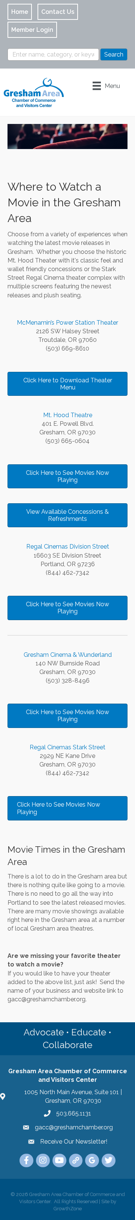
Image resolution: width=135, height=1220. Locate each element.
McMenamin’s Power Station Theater (67, 322)
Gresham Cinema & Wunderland (68, 654)
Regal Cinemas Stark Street (67, 747)
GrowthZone (68, 1208)
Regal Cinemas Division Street (67, 546)
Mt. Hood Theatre (67, 415)
